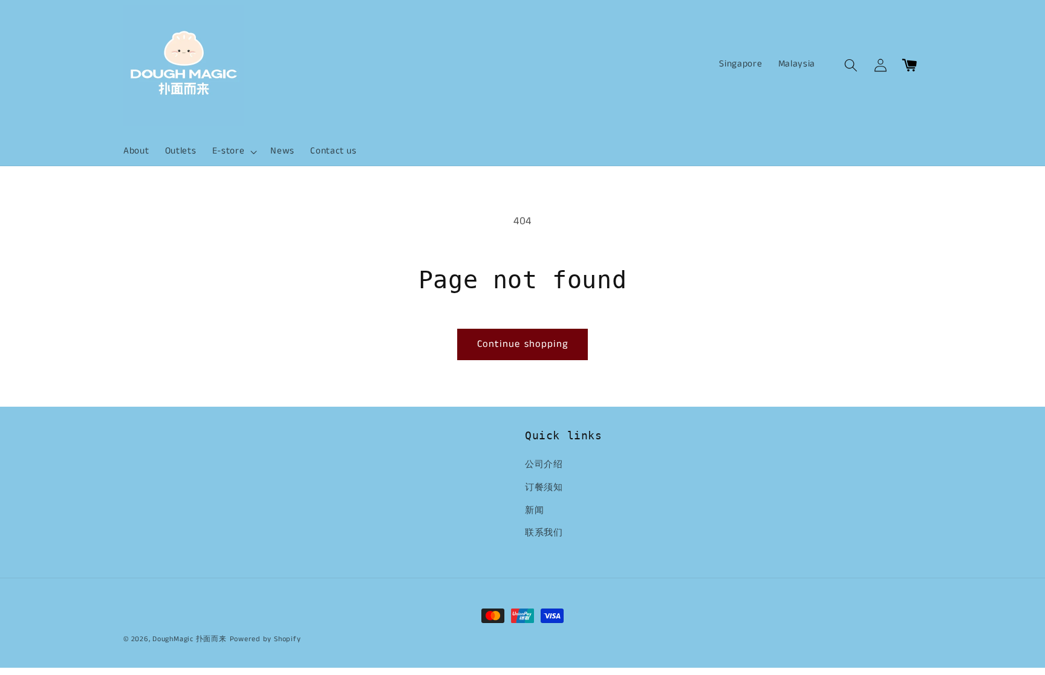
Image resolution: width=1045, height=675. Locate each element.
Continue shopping (522, 344)
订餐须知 (544, 487)
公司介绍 (544, 464)
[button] (233, 152)
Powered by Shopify (265, 639)
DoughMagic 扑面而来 (189, 639)
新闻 (534, 510)
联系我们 (544, 533)
